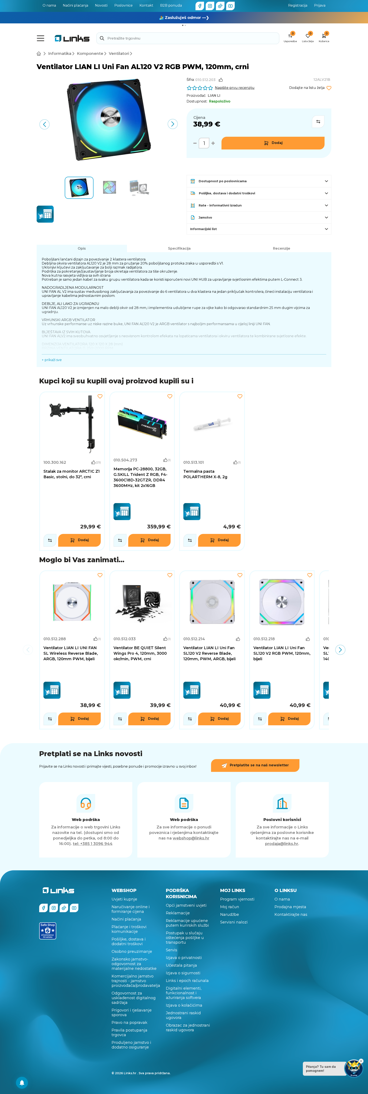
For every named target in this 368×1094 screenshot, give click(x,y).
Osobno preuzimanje (132, 951)
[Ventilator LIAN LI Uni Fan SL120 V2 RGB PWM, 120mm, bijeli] (282, 650)
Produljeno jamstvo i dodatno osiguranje (131, 1045)
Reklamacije (178, 913)
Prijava (319, 5)
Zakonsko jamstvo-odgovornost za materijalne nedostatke (134, 964)
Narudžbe (229, 914)
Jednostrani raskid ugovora (183, 1015)
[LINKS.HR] (22, 1083)
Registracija (297, 5)
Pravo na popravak (129, 1022)
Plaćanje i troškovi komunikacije (129, 929)
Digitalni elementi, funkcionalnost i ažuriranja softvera (183, 993)
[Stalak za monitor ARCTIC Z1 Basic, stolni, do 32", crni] (72, 471)
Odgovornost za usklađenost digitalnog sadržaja (134, 998)
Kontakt (146, 5)
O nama (49, 5)
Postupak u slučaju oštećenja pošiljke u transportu (185, 938)
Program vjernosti (237, 899)
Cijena (199, 117)
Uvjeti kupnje (124, 899)
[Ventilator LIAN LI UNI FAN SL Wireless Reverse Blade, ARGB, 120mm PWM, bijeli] (72, 650)
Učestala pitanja (181, 965)
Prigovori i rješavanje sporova (132, 1012)
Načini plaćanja (75, 5)
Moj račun (229, 907)
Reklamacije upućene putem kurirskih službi (187, 923)
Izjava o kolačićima (184, 1005)
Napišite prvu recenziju (234, 88)
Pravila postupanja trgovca (129, 1032)
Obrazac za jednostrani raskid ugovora (188, 1027)
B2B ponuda (171, 5)
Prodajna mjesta (290, 907)
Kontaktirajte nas (291, 914)
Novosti (101, 5)
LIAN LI (214, 96)
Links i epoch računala (187, 980)
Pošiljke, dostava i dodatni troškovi (129, 941)
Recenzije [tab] (281, 248)
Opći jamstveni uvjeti (186, 905)
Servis (171, 950)
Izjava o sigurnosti (183, 973)
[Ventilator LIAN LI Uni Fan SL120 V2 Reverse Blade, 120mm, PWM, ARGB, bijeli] (212, 650)
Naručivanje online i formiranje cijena (131, 909)
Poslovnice (123, 5)
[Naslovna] (40, 53)
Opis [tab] (82, 248)
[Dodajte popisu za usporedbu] (318, 121)
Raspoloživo (219, 101)
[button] (173, 124)
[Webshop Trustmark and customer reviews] (47, 930)
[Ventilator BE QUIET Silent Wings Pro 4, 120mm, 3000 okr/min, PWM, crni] (142, 650)
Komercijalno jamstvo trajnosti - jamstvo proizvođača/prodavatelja (136, 981)
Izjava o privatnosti (184, 957)
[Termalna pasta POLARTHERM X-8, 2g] (212, 471)
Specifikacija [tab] (179, 248)
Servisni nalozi (234, 922)
